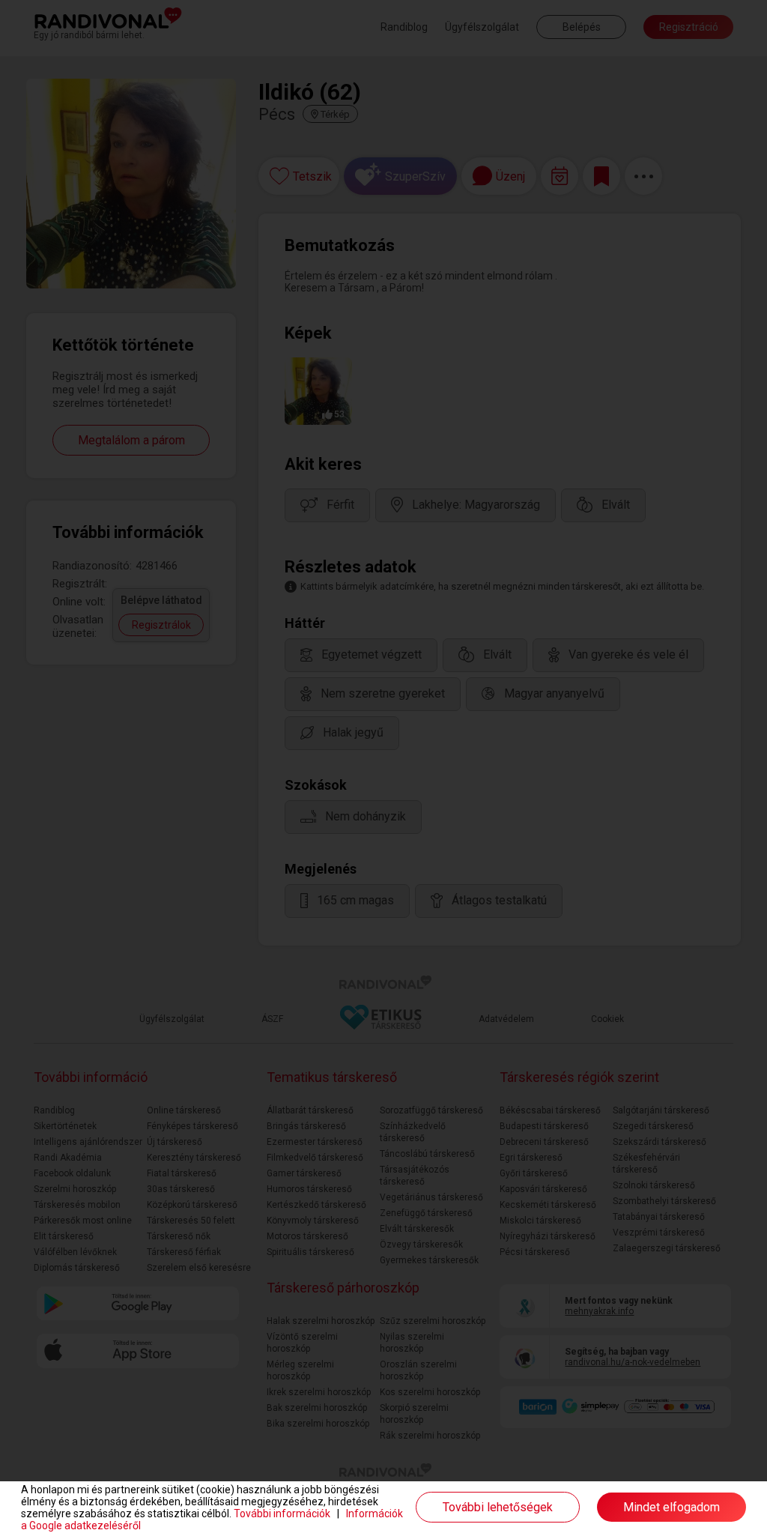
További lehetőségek (498, 1507)
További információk (282, 1514)
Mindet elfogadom (671, 1507)
